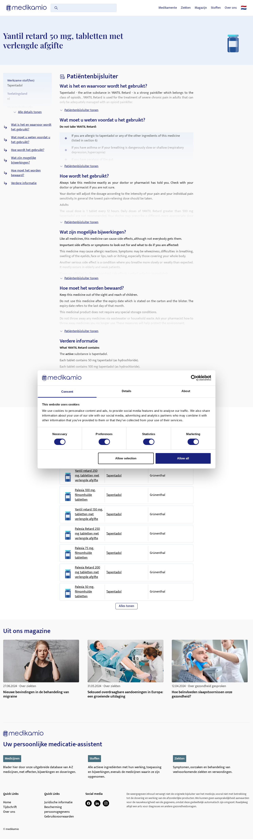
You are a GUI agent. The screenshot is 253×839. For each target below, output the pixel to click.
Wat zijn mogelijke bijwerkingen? (23, 160)
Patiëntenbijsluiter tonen (81, 110)
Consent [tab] (67, 391)
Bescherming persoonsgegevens (57, 809)
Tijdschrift (10, 807)
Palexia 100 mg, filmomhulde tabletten (85, 495)
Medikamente (168, 8)
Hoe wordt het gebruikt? (27, 150)
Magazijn (201, 8)
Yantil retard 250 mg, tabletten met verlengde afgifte (87, 476)
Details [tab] (126, 391)
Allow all (183, 458)
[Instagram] (106, 803)
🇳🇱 (244, 8)
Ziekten (186, 8)
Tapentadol (114, 475)
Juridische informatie (58, 802)
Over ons (231, 8)
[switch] (104, 442)
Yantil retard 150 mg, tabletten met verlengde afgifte (89, 514)
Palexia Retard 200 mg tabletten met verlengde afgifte (87, 572)
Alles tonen (126, 606)
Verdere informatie (24, 183)
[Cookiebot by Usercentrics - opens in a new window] (194, 378)
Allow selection (125, 458)
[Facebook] (88, 803)
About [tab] (185, 391)
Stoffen (216, 8)
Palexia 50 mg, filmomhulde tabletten (84, 592)
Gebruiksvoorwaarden (59, 816)
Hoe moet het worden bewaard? (26, 173)
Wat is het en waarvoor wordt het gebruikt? (31, 127)
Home (7, 802)
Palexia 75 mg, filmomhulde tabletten (84, 553)
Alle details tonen (30, 112)
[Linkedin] (97, 803)
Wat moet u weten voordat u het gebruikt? (30, 140)
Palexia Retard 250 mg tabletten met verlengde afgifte (87, 534)
